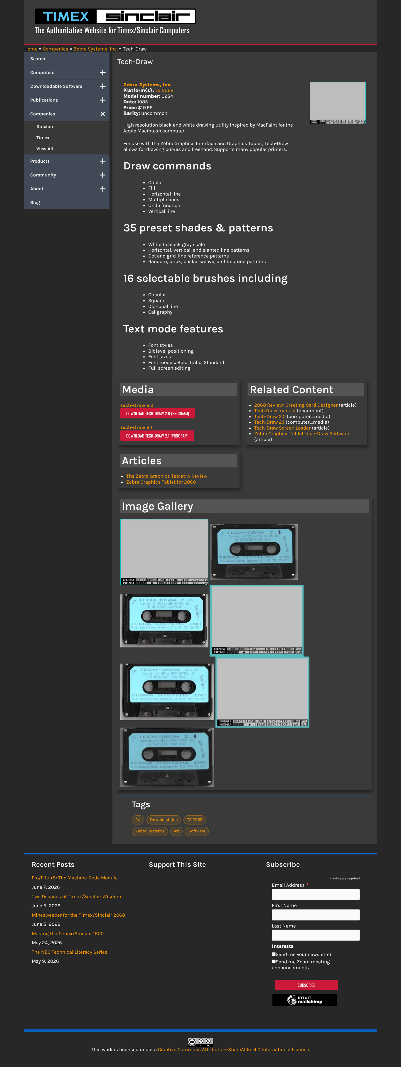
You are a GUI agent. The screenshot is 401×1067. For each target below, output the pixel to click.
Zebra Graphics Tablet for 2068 (161, 482)
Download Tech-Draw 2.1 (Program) (157, 435)
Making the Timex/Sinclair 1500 (68, 933)
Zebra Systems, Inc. (147, 84)
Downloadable (164, 819)
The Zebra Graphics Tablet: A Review (166, 476)
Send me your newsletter (303, 954)
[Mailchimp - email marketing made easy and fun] (304, 1004)
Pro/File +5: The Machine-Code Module (75, 878)
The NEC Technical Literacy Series (69, 952)
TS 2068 (164, 90)
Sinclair (44, 126)
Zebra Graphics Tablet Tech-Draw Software (301, 433)
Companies (42, 114)
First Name (284, 905)
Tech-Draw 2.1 (136, 427)
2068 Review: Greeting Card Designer (296, 405)
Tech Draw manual (275, 410)
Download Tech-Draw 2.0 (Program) (157, 413)
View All (44, 149)
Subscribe (307, 985)
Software (196, 831)
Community (43, 175)
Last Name (284, 926)
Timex (43, 137)
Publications (44, 100)
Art (138, 819)
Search (37, 58)
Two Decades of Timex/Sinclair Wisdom (76, 896)
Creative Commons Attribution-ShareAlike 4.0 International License (233, 1049)
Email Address (290, 884)
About (36, 188)
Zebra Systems (149, 831)
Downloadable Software (56, 86)
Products (40, 161)
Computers (42, 72)
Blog (35, 202)
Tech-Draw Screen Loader (282, 428)
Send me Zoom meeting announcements (301, 964)
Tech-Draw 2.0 (137, 405)
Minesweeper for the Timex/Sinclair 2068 (78, 915)
